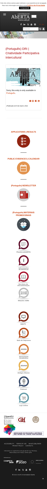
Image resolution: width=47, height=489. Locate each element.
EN (43, 24)
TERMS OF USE (21, 444)
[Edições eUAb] (23, 294)
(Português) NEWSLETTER (23, 186)
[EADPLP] (23, 430)
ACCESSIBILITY (9, 444)
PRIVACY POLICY (17, 446)
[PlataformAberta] (23, 246)
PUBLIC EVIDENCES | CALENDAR (24, 159)
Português (10, 93)
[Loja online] (23, 399)
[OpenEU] (9, 420)
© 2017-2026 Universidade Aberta (23, 475)
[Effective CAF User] (21, 420)
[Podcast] (23, 383)
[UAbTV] (23, 318)
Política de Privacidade (36, 5)
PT (40, 24)
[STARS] (35, 420)
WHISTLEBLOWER (35, 444)
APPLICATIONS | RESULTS (23, 132)
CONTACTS (29, 446)
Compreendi (24, 8)
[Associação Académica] (23, 351)
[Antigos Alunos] (23, 367)
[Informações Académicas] (23, 262)
